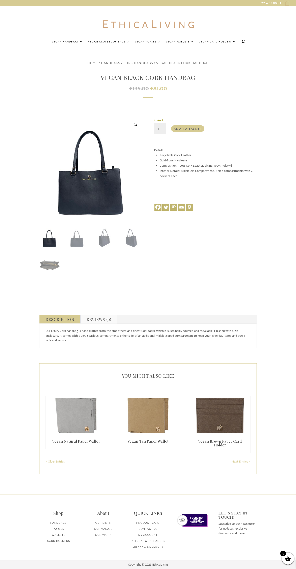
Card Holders (58, 540)
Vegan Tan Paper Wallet (148, 441)
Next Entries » (241, 461)
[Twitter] (165, 207)
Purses (58, 528)
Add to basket (188, 128)
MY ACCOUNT (271, 3)
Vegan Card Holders (215, 41)
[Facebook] (157, 207)
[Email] (181, 207)
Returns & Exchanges (148, 540)
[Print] (189, 207)
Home (92, 63)
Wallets (58, 534)
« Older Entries (55, 461)
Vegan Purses (145, 41)
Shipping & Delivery (147, 546)
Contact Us (148, 528)
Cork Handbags (138, 63)
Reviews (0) (99, 319)
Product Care (148, 522)
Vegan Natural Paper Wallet (76, 441)
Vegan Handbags (65, 41)
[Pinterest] (173, 207)
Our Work (103, 534)
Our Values (103, 528)
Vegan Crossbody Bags (106, 41)
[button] (135, 124)
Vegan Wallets (178, 41)
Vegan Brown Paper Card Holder (220, 443)
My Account (148, 534)
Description (60, 319)
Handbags (110, 63)
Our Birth (103, 522)
